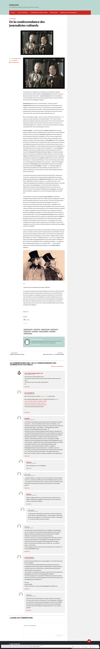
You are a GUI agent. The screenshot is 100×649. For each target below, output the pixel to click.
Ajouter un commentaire (57, 366)
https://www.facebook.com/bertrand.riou (35, 403)
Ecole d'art (37, 329)
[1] (34, 226)
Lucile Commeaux (43, 331)
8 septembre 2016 (16, 58)
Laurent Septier (29, 557)
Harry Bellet (54, 329)
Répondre (27, 386)
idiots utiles (27, 331)
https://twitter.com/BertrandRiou (38, 401)
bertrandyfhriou (29, 393)
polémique (12, 18)
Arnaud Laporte (28, 329)
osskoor (14, 5)
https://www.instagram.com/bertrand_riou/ (36, 405)
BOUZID (27, 418)
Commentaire (59, 635)
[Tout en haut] (89, 641)
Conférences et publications (39, 12)
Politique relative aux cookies (34, 646)
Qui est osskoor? (23, 12)
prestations (53, 12)
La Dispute (57, 92)
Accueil (13, 12)
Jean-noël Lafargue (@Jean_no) (34, 373)
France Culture (45, 329)
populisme (52, 331)
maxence (15, 60)
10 (15, 62)
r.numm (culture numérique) (68, 12)
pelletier (28, 494)
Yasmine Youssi (28, 333)
